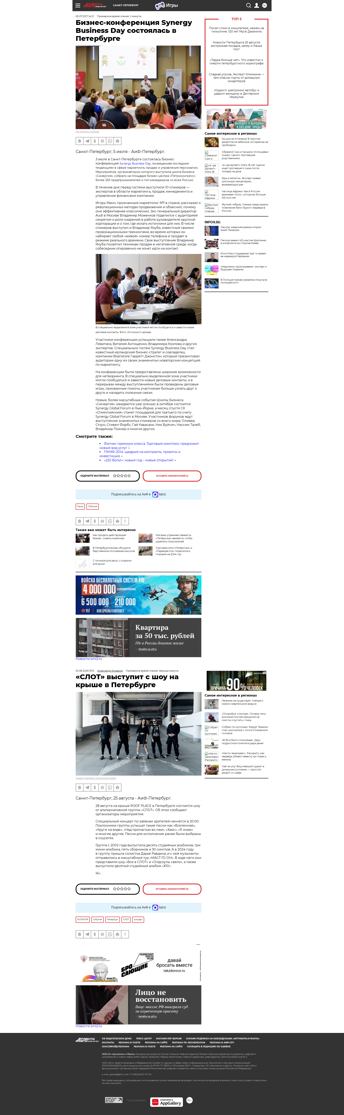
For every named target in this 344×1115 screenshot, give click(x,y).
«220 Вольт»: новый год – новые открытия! (138, 460)
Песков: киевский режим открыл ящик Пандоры (241, 228)
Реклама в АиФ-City (222, 1042)
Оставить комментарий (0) (172, 889)
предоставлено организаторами (96, 778)
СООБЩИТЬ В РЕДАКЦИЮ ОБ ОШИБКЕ (209, 1046)
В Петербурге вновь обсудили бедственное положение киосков (114, 549)
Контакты (108, 1042)
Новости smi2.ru (89, 659)
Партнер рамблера (136, 1100)
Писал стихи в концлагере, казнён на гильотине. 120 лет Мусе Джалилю (236, 29)
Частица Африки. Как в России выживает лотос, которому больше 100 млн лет (244, 194)
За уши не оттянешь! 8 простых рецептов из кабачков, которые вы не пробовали (245, 142)
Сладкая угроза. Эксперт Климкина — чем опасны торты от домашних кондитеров (236, 78)
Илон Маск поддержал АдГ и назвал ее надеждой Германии (243, 255)
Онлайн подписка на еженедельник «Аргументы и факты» (223, 1038)
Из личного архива (87, 131)
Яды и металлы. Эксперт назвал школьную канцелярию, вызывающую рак (241, 181)
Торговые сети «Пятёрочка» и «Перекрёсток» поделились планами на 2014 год (174, 551)
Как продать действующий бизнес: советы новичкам (109, 537)
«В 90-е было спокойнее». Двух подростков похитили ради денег (243, 742)
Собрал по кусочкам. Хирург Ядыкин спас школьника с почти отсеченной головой (245, 730)
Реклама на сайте (156, 1042)
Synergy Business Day (135, 163)
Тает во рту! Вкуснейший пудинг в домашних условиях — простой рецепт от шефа (243, 769)
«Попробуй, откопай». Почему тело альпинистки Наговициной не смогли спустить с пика (244, 717)
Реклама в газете (129, 1042)
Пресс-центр (143, 1038)
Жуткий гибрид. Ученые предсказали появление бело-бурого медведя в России (245, 207)
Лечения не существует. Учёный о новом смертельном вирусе (242, 702)
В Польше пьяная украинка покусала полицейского (244, 281)
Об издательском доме (117, 1038)
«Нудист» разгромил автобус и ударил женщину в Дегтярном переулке (236, 94)
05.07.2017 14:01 (85, 16)
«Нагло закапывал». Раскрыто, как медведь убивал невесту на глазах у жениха (244, 756)
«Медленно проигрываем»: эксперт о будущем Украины (244, 268)
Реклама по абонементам (188, 1042)
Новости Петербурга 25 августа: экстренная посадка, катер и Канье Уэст (236, 46)
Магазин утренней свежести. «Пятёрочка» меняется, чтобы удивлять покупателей (174, 538)
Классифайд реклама (115, 1046)
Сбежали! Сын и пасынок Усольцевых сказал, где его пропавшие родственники (245, 155)
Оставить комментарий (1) (172, 476)
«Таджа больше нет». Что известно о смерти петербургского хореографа (236, 61)
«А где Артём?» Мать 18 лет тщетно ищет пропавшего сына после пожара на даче (243, 168)
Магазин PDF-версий (169, 1038)
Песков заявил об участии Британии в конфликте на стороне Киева (243, 242)
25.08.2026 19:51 (85, 670)
